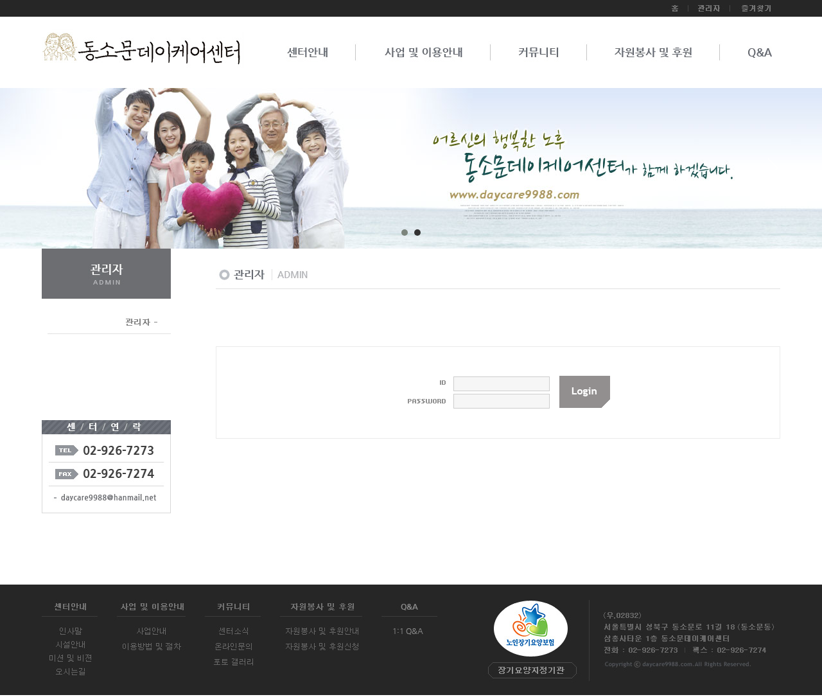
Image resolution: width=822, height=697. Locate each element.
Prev (49, 173)
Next (773, 173)
